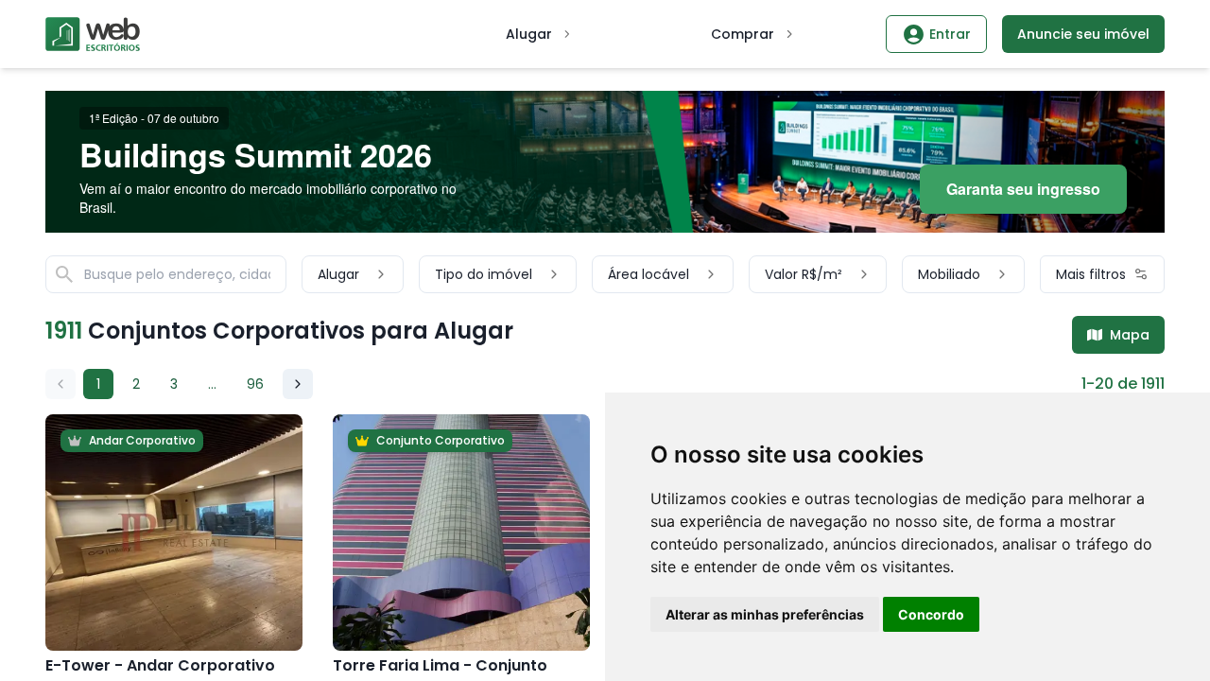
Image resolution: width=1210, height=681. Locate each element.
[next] (298, 384)
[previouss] (60, 384)
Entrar (950, 34)
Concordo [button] (931, 614)
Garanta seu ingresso (1023, 189)
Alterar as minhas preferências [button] (765, 614)
